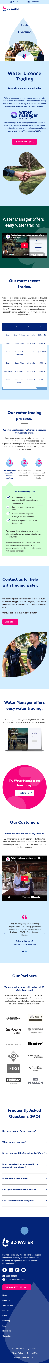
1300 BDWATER (28, 1358)
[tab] (9, 468)
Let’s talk (9, 622)
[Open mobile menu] (45, 9)
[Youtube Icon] (23, 1270)
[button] (24, 1131)
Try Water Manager (23, 142)
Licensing (6, 1321)
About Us (6, 1300)
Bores (4, 1316)
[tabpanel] (24, 517)
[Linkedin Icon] (11, 1270)
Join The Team (8, 1305)
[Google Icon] (17, 1270)
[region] (24, 353)
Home (4, 1295)
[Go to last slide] (5, 934)
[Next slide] (44, 934)
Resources (6, 1331)
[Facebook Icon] (4, 1270)
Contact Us (6, 1336)
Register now (23, 793)
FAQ (4, 1326)
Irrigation (5, 1310)
